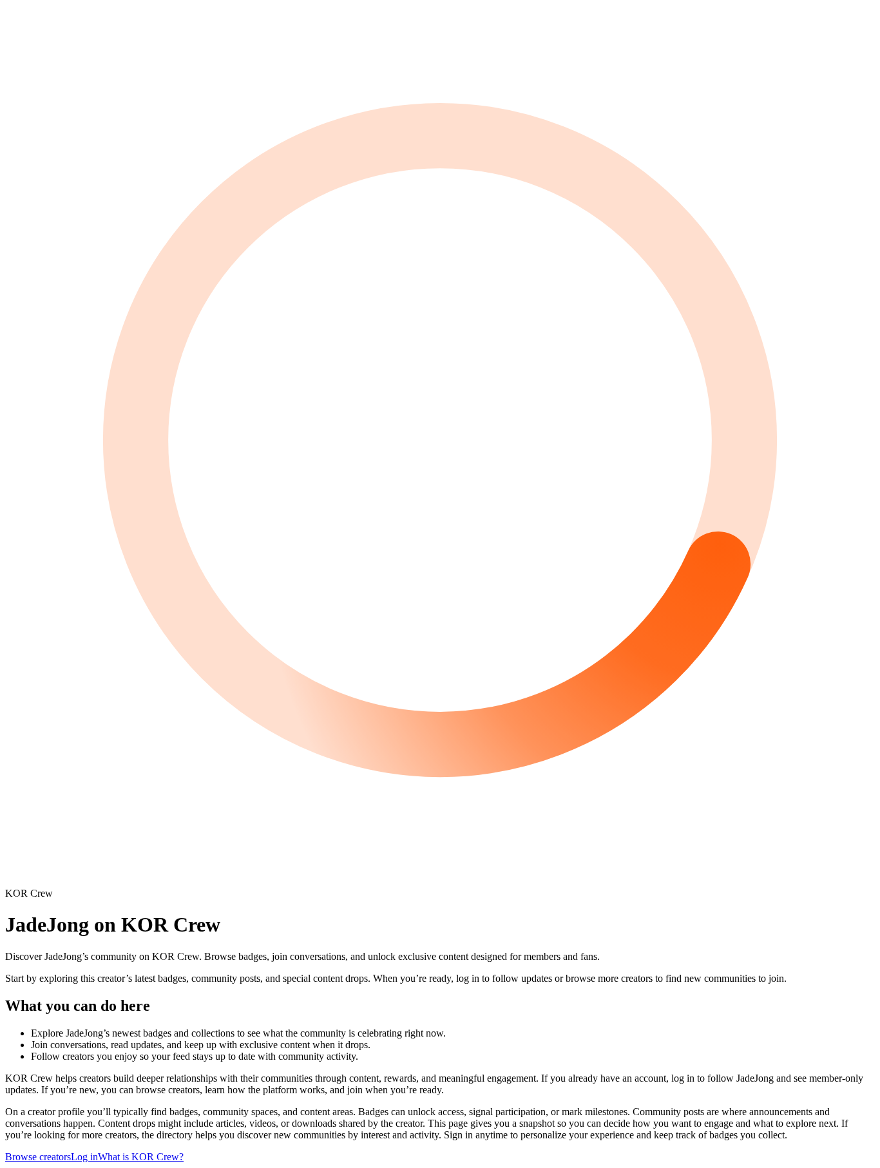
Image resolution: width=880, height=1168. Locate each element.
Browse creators (38, 1156)
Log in (84, 1156)
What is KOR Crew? (141, 1156)
